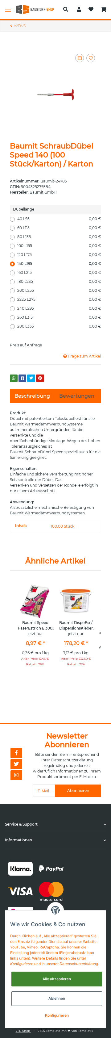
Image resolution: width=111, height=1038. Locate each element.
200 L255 (59, 290)
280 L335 (59, 326)
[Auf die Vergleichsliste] (79, 58)
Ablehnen (56, 998)
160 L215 (59, 272)
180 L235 (59, 281)
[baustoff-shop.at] (37, 9)
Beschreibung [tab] (32, 396)
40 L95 (59, 218)
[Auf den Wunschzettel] (90, 58)
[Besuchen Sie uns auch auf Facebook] (16, 753)
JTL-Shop (23, 1030)
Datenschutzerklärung (72, 760)
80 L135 (59, 236)
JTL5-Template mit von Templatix (65, 1030)
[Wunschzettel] (91, 9)
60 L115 (59, 227)
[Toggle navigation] (8, 9)
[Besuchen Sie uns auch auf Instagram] (16, 775)
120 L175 (59, 254)
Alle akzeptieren (57, 979)
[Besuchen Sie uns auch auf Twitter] (16, 764)
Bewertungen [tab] (76, 396)
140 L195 (59, 263)
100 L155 (59, 245)
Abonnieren (78, 790)
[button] (65, 9)
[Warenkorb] (103, 9)
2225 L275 (59, 299)
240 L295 (59, 308)
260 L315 (59, 317)
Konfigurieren (57, 1015)
